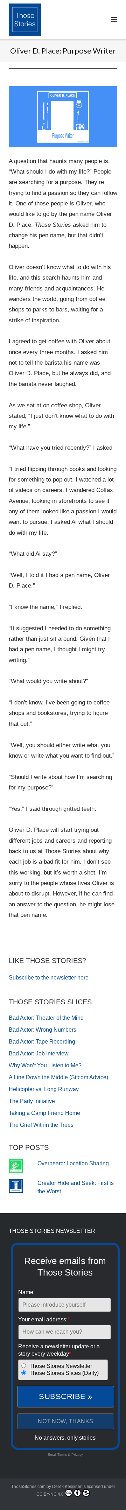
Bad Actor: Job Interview (39, 1053)
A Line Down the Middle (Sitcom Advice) (58, 1077)
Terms (62, 1454)
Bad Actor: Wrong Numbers (42, 1030)
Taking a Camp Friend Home (44, 1113)
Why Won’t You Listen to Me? (45, 1065)
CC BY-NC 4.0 (50, 1494)
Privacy (77, 1454)
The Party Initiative (32, 1101)
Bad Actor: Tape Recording (42, 1042)
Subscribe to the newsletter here (49, 978)
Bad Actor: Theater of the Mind (46, 1018)
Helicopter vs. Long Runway (44, 1089)
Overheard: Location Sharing (73, 1163)
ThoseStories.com (28, 1486)
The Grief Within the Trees (41, 1125)
